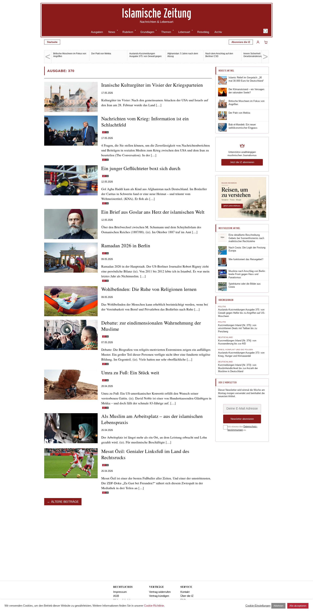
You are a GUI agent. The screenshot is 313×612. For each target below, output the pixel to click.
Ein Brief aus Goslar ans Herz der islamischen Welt (153, 212)
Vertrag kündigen (159, 595)
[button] (265, 31)
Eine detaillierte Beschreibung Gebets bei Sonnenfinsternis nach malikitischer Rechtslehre (246, 238)
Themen (166, 31)
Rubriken (127, 31)
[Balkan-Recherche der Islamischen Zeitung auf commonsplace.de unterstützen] (242, 216)
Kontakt (184, 591)
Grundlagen (147, 31)
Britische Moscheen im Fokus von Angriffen (246, 103)
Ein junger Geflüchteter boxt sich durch (140, 168)
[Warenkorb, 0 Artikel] (266, 42)
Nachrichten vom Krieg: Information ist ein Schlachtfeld (145, 121)
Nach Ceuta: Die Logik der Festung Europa (247, 249)
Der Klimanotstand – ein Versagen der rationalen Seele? (246, 91)
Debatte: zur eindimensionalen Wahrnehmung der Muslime (151, 325)
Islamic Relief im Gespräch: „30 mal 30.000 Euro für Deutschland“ (246, 79)
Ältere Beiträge (65, 501)
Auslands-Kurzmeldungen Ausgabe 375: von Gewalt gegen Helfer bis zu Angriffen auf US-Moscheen (145, 57)
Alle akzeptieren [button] (297, 605)
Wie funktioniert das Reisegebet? (246, 259)
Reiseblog (203, 31)
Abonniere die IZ (240, 42)
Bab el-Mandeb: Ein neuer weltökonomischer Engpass (243, 126)
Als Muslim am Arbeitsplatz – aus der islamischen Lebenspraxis (152, 419)
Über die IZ (186, 595)
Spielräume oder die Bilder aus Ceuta (245, 285)
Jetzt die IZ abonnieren (242, 162)
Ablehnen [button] (278, 605)
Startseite (52, 42)
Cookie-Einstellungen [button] (257, 605)
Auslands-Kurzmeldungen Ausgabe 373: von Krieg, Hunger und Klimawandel (241, 354)
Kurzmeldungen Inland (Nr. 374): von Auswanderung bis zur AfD (237, 342)
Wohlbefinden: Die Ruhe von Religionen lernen (149, 289)
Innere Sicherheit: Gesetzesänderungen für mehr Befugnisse (258, 56)
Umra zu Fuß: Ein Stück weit (130, 372)
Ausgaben (97, 31)
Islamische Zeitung (156, 13)
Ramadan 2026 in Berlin (125, 245)
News (111, 31)
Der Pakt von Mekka (101, 53)
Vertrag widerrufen (160, 591)
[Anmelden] (258, 42)
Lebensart (184, 31)
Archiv (218, 31)
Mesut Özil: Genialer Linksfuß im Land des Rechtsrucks (145, 454)
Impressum (120, 591)
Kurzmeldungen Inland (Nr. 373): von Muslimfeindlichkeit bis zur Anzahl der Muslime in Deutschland (238, 368)
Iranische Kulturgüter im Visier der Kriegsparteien (152, 85)
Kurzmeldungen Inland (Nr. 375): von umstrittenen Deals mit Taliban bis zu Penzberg (237, 328)
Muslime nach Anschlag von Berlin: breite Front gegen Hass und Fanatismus (247, 274)
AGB (116, 595)
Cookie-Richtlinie (154, 605)
